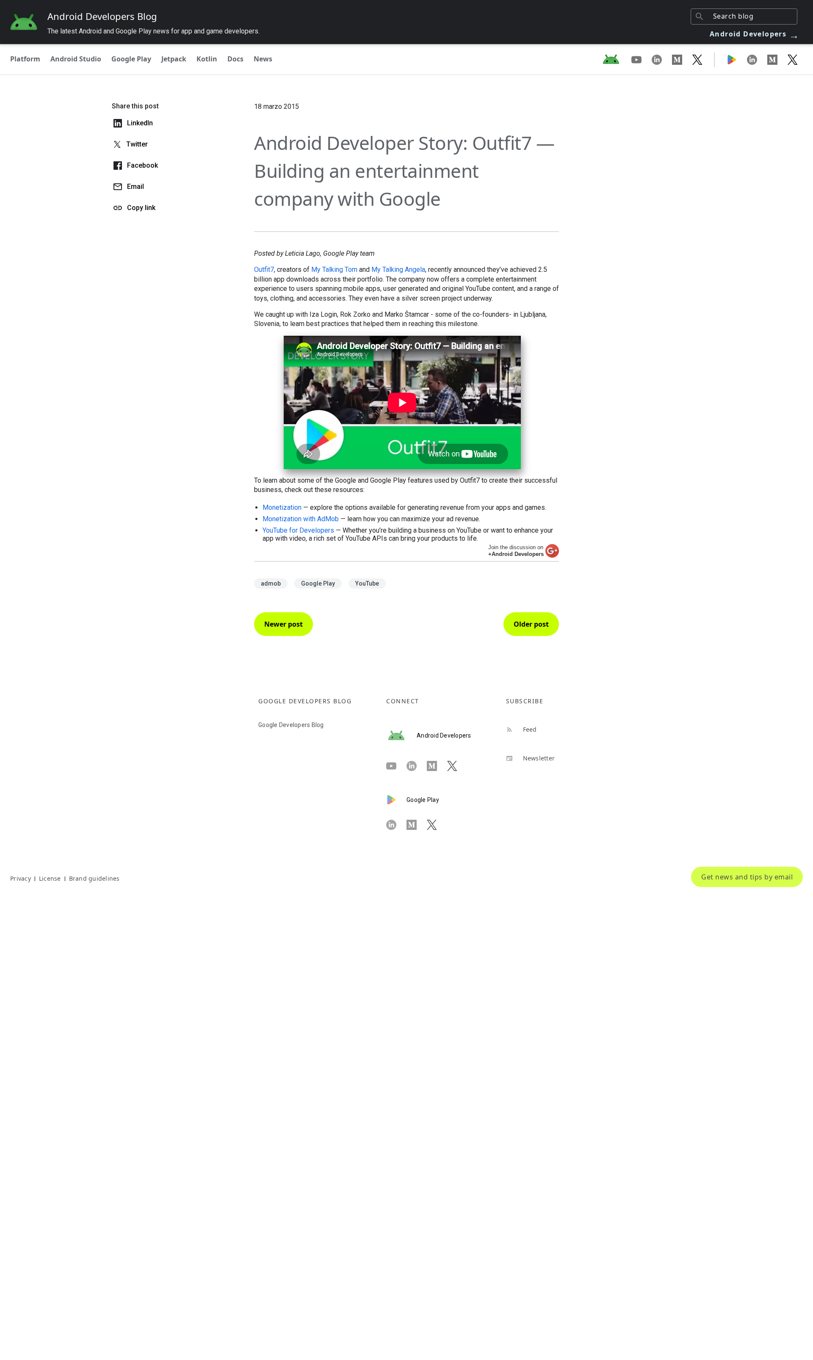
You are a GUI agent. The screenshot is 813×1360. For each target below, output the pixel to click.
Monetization (282, 507)
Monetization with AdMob (301, 519)
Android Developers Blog (102, 16)
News (263, 59)
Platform (25, 59)
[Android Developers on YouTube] (641, 59)
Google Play (131, 59)
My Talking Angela (398, 269)
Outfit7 (264, 269)
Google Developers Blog (291, 724)
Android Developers (754, 34)
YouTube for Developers (298, 530)
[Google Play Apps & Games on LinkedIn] (757, 59)
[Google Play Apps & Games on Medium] (777, 59)
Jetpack (173, 59)
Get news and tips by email (747, 877)
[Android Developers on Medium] (682, 59)
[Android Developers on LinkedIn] (662, 59)
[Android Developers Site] (616, 59)
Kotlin (206, 59)
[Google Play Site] (737, 59)
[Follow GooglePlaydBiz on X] (793, 59)
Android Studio (75, 59)
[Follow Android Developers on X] (697, 59)
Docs (235, 59)
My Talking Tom (334, 269)
